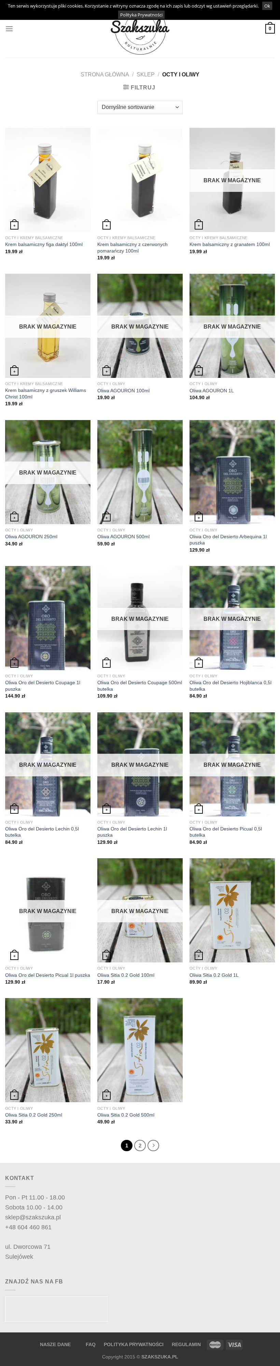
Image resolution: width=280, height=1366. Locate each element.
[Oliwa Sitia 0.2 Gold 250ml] (47, 1050)
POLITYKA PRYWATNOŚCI (134, 1344)
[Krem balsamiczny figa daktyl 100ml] (47, 180)
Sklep (146, 74)
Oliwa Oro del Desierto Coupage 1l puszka (42, 686)
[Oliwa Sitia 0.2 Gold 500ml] (140, 1050)
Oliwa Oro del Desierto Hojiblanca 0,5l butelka (230, 686)
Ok (267, 6)
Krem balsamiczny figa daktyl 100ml (44, 244)
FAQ (91, 1344)
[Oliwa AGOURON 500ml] (140, 472)
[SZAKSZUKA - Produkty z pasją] (140, 29)
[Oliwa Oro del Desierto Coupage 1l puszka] (47, 618)
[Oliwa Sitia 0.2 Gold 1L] (232, 910)
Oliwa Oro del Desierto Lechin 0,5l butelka (42, 832)
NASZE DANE (55, 1344)
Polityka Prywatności (141, 15)
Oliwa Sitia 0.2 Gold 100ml (125, 975)
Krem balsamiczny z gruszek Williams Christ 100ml (45, 393)
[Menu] (9, 28)
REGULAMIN (186, 1344)
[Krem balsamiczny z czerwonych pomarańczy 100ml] (140, 180)
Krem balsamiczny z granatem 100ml (230, 244)
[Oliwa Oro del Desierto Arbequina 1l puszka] (232, 472)
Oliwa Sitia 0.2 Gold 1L (214, 975)
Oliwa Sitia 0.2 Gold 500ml (125, 1115)
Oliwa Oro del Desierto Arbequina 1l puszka (228, 540)
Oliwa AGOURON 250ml (31, 536)
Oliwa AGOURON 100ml (123, 390)
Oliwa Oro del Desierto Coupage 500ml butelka (139, 686)
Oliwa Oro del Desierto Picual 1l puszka (47, 975)
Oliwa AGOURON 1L (212, 390)
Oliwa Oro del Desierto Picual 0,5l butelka (226, 832)
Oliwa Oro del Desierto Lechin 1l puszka (132, 832)
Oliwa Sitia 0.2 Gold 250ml (33, 1115)
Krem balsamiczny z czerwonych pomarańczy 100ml (132, 248)
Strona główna (105, 74)
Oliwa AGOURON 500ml (123, 536)
